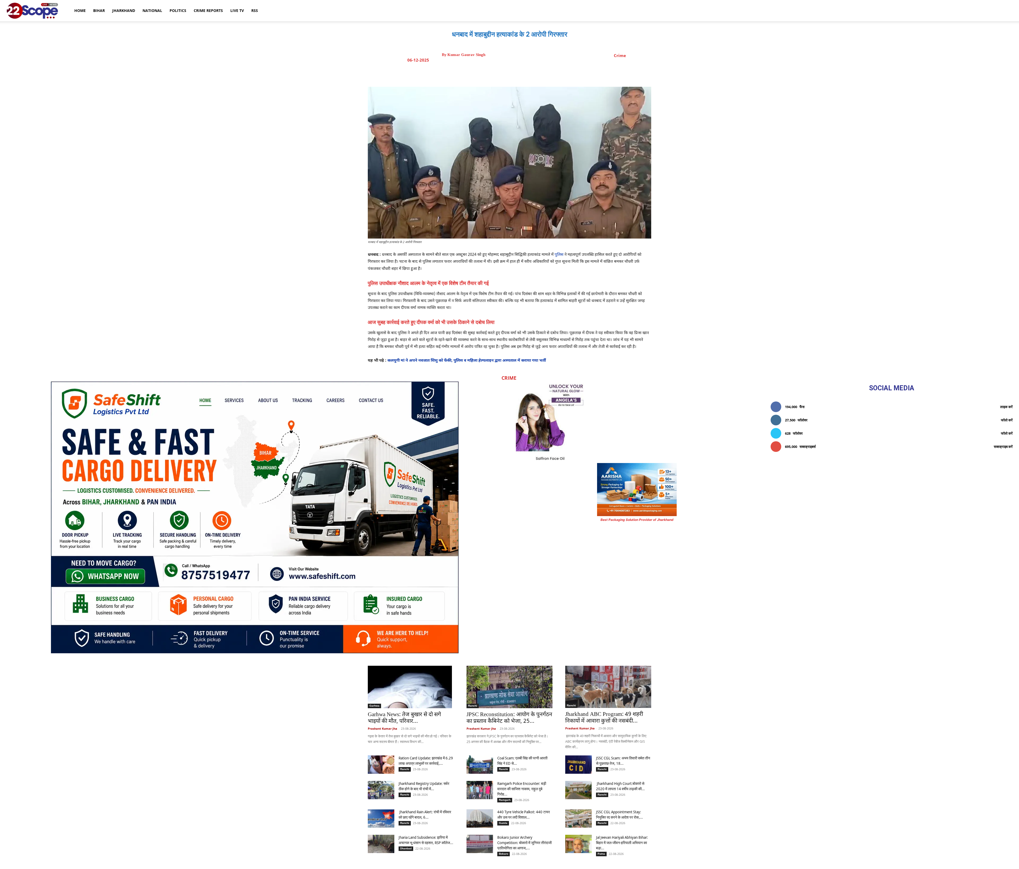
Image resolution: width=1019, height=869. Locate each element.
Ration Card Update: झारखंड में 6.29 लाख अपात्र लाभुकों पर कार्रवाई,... (426, 760)
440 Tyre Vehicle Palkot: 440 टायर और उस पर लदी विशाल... (523, 814)
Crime (620, 55)
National (152, 10)
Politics (178, 10)
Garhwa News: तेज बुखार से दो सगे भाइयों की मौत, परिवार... (404, 718)
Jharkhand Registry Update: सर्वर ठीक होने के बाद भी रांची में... (424, 786)
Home (80, 10)
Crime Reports (208, 10)
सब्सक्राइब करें (1003, 446)
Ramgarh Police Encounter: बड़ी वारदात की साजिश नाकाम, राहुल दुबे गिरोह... (521, 789)
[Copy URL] (544, 73)
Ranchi (472, 705)
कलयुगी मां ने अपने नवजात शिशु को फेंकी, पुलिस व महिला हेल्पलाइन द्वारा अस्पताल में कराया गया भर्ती (466, 360)
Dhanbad (406, 848)
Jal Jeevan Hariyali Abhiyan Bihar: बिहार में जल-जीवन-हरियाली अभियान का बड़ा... (622, 842)
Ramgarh (505, 799)
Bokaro (503, 853)
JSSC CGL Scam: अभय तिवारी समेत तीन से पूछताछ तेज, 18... (623, 760)
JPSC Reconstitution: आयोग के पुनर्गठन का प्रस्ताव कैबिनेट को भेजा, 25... (509, 718)
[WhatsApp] (532, 73)
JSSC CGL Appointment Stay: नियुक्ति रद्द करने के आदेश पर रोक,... (619, 814)
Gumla (503, 823)
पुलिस (559, 254)
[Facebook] (496, 73)
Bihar (99, 10)
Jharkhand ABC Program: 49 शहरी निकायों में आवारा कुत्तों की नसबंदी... (604, 718)
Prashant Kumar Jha (382, 728)
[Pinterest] (520, 73)
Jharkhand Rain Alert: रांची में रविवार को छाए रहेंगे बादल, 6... (425, 814)
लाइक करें (1006, 406)
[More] (557, 73)
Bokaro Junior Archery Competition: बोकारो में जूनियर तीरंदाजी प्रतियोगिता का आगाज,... (524, 842)
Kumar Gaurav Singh (466, 55)
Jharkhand (123, 10)
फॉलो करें (1007, 420)
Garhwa (374, 705)
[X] (508, 73)
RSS (254, 10)
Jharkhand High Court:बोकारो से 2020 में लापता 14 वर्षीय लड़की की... (620, 786)
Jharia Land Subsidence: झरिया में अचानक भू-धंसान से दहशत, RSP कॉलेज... (426, 840)
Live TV (237, 10)
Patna (601, 853)
